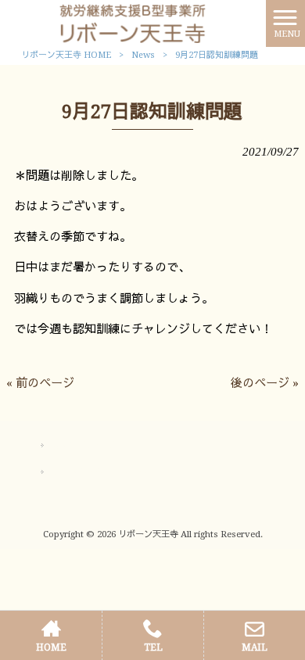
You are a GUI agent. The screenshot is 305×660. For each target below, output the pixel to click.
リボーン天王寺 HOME (66, 55)
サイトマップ (84, 445)
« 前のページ (40, 383)
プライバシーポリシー (105, 472)
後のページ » (265, 383)
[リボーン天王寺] (133, 23)
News (143, 55)
